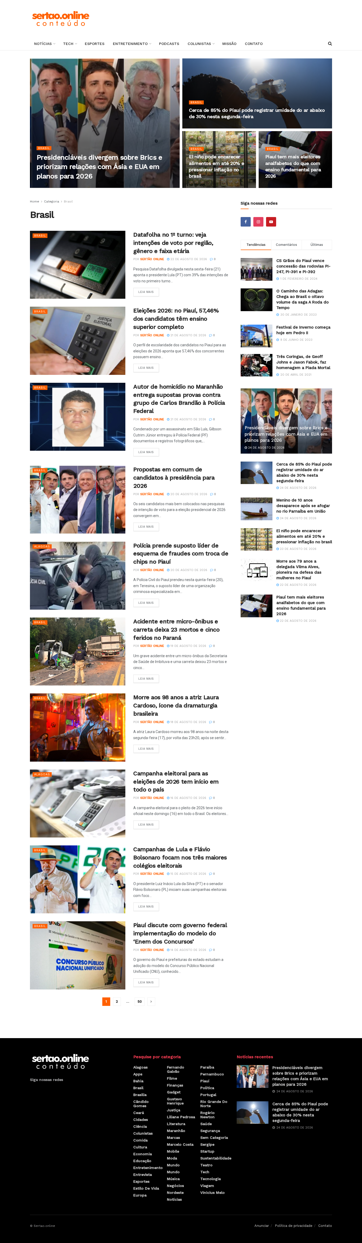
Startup (207, 1151)
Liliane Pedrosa (181, 1117)
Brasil (44, 148)
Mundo (173, 1165)
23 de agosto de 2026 (210, 186)
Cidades (140, 1119)
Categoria (51, 201)
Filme (172, 1078)
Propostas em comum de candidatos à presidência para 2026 (173, 477)
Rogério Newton (207, 1115)
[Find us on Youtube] (271, 222)
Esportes (94, 44)
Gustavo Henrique (175, 1101)
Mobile (173, 1151)
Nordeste (175, 1192)
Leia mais (148, 291)
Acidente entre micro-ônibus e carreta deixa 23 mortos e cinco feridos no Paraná (176, 629)
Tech (68, 44)
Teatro (206, 1165)
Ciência (140, 1126)
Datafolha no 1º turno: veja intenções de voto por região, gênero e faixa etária (173, 242)
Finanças (175, 1085)
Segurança (210, 1131)
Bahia (138, 1081)
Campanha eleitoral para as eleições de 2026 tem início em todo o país (176, 781)
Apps (137, 1074)
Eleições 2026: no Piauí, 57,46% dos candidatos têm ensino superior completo (176, 318)
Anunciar (261, 1226)
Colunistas (199, 44)
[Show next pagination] (151, 1001)
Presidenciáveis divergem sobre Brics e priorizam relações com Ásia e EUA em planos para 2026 (99, 166)
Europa (140, 1195)
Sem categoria (214, 1137)
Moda (172, 1158)
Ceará (138, 1113)
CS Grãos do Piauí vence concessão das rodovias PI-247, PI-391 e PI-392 (303, 266)
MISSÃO (229, 44)
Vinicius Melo (212, 1192)
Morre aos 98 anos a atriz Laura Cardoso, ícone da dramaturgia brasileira (176, 705)
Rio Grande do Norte (213, 1103)
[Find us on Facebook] (246, 222)
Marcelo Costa (180, 1144)
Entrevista (142, 1174)
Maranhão (176, 1131)
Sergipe (207, 1144)
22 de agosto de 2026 (286, 186)
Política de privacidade (293, 1226)
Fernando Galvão (175, 1069)
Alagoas (42, 546)
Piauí (204, 1081)
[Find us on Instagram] (258, 222)
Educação (142, 1161)
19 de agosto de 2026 (187, 646)
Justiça (173, 1110)
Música (173, 1179)
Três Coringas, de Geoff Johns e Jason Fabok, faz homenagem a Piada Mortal (303, 362)
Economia (142, 1154)
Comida (140, 1140)
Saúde (206, 1124)
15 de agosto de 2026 (187, 874)
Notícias (43, 44)
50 (140, 1001)
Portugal (208, 1095)
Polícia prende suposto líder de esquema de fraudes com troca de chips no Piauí (180, 553)
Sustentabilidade (215, 1158)
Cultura (140, 1147)
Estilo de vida (146, 1188)
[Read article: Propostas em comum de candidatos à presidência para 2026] (77, 499)
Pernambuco (212, 1074)
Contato (254, 44)
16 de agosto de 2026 (187, 798)
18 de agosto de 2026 (187, 722)
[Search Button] (330, 43)
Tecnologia (210, 1179)
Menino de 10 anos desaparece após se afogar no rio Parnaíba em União (303, 506)
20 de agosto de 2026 (188, 494)
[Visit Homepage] (60, 18)
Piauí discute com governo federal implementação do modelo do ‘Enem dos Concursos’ (180, 933)
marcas (173, 1137)
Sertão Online (55, 186)
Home (34, 201)
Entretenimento (130, 44)
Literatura (176, 1124)
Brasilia (140, 1095)
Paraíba (207, 1067)
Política (207, 1088)
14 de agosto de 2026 (187, 950)
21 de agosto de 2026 (187, 335)
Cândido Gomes (141, 1103)
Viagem (207, 1186)
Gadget (173, 1092)
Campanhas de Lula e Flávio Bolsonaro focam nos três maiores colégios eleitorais (180, 857)
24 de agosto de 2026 (91, 186)
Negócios (175, 1186)
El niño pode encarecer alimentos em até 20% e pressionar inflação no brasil (304, 536)
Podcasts (169, 44)
